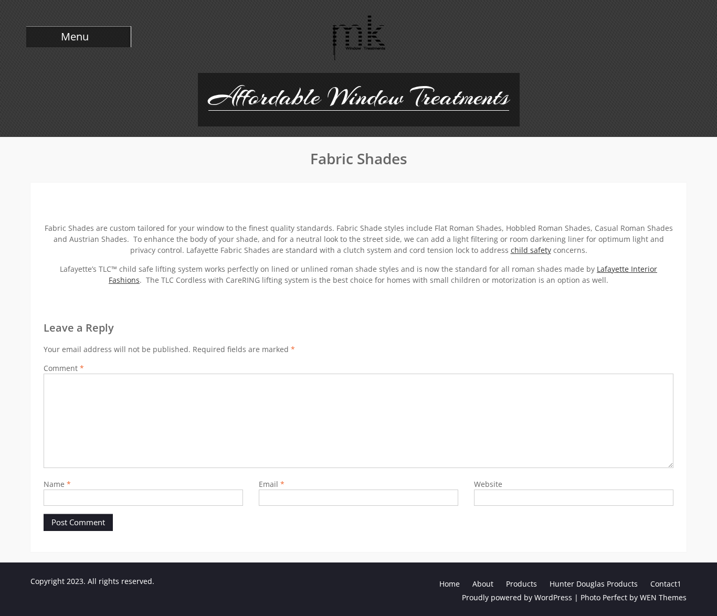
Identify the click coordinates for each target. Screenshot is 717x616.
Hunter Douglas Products (594, 584)
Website (488, 484)
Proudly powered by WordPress (517, 597)
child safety (531, 250)
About (482, 584)
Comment (64, 368)
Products (521, 584)
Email (271, 484)
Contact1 (665, 584)
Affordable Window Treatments (358, 96)
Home (449, 584)
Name (57, 484)
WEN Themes (663, 597)
